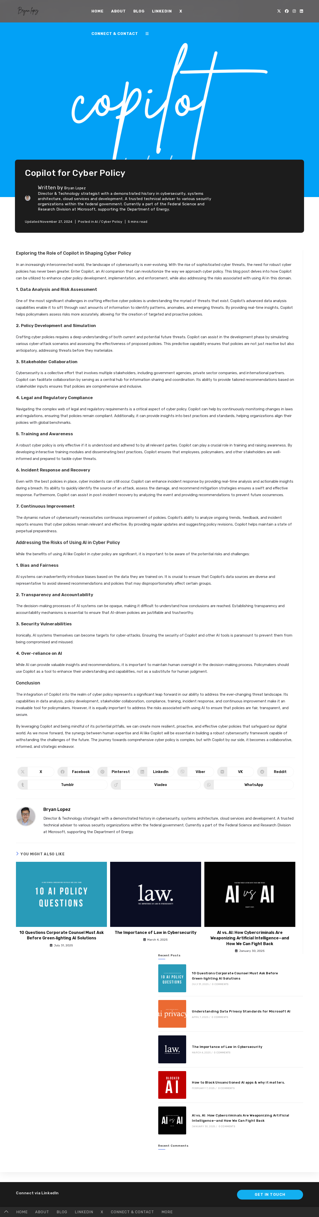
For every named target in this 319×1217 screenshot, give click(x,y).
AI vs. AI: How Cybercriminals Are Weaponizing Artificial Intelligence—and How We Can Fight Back (249, 938)
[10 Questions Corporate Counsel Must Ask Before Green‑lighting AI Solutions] (172, 978)
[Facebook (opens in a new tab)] (287, 11)
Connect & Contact (132, 1212)
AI (96, 221)
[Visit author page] (26, 816)
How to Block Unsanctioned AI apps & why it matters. (238, 1082)
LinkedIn (84, 1212)
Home (22, 1212)
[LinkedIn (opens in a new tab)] (301, 11)
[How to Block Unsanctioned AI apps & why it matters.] (172, 1085)
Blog (62, 1212)
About (42, 1212)
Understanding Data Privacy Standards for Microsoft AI (241, 1011)
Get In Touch (270, 1194)
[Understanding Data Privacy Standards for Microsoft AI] (172, 1014)
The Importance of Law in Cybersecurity (155, 932)
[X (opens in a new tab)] (279, 11)
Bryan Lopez (75, 188)
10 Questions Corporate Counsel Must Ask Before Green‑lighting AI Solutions (61, 935)
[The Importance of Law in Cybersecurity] (172, 1049)
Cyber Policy (111, 221)
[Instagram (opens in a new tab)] (294, 11)
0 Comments (220, 984)
